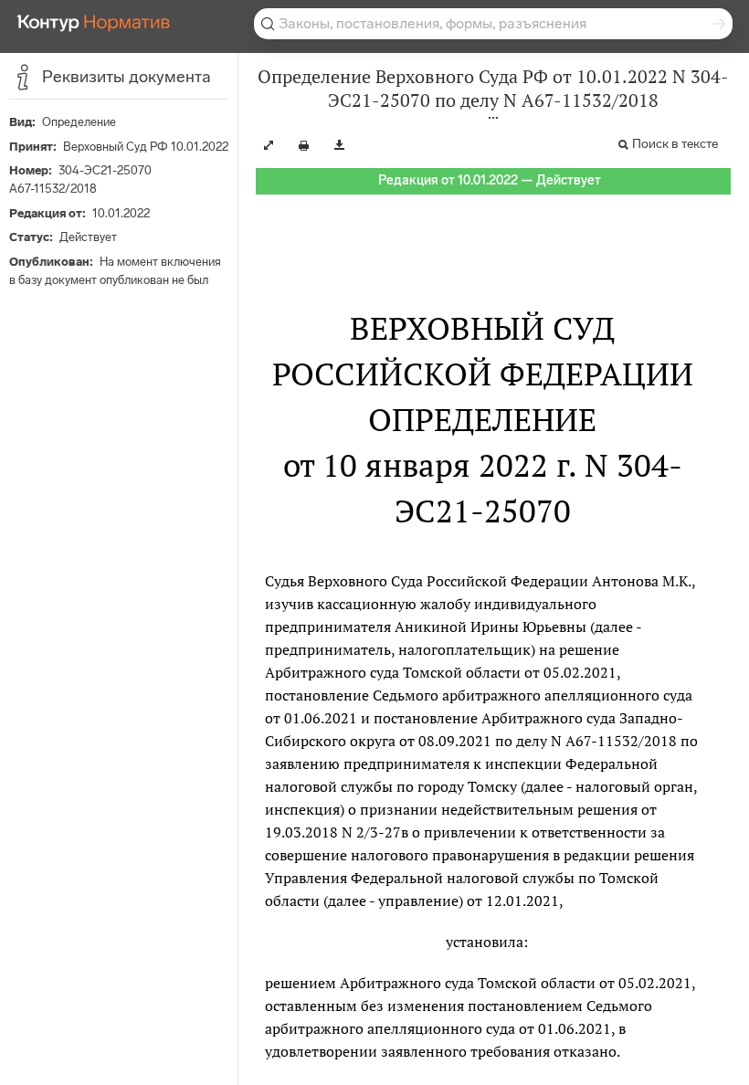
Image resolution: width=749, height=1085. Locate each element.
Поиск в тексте (675, 144)
